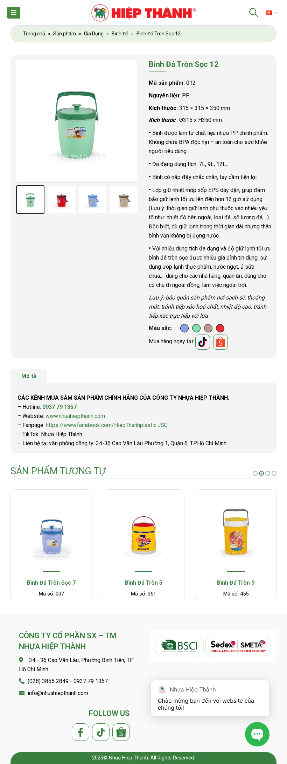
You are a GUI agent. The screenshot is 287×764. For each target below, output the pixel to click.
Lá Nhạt (196, 328)
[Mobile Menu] (13, 13)
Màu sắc (160, 328)
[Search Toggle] (253, 12)
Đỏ (220, 328)
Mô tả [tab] (28, 376)
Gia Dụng (94, 33)
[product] (52, 531)
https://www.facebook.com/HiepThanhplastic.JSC (107, 425)
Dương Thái (184, 328)
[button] (255, 473)
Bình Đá (120, 33)
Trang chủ (34, 33)
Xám (208, 328)
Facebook (80, 732)
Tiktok (101, 732)
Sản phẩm (64, 33)
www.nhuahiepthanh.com (75, 416)
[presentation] (24, 121)
